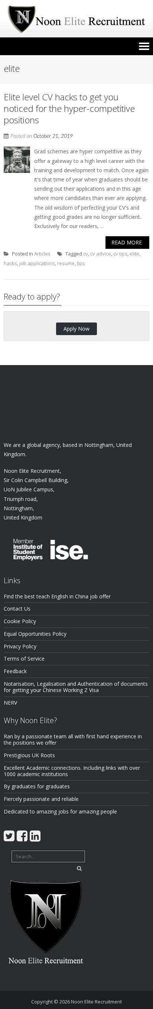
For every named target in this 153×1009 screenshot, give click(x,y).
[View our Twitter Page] (9, 835)
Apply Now (76, 328)
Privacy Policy (20, 646)
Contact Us (17, 608)
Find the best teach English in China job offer (57, 596)
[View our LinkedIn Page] (35, 835)
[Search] (79, 868)
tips (81, 263)
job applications (37, 263)
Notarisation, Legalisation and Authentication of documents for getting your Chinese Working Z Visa (76, 687)
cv (85, 253)
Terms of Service (24, 658)
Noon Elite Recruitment (96, 1001)
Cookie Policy (20, 621)
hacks (10, 263)
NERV (10, 702)
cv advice (100, 253)
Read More (126, 242)
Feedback (15, 671)
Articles (42, 253)
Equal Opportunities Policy (35, 633)
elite (134, 253)
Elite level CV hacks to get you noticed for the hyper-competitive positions (69, 108)
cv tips (120, 253)
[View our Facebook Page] (22, 835)
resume (66, 263)
